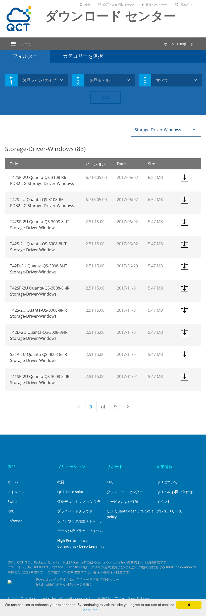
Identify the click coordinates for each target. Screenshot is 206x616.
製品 (12, 466)
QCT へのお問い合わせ (118, 5)
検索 (87, 5)
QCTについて (167, 482)
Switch (13, 501)
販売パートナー (156, 5)
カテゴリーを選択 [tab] (83, 56)
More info (89, 610)
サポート (186, 43)
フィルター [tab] (25, 56)
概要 (60, 482)
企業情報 (165, 466)
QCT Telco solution (73, 491)
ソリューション (71, 466)
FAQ (110, 482)
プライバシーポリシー (132, 598)
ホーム (169, 43)
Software (15, 520)
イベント (164, 501)
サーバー (15, 482)
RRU (11, 511)
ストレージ (16, 491)
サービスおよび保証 (122, 501)
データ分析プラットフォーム (80, 530)
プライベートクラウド (74, 511)
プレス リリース (169, 511)
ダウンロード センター (125, 491)
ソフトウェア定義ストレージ (80, 520)
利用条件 (104, 598)
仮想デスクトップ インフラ (78, 501)
